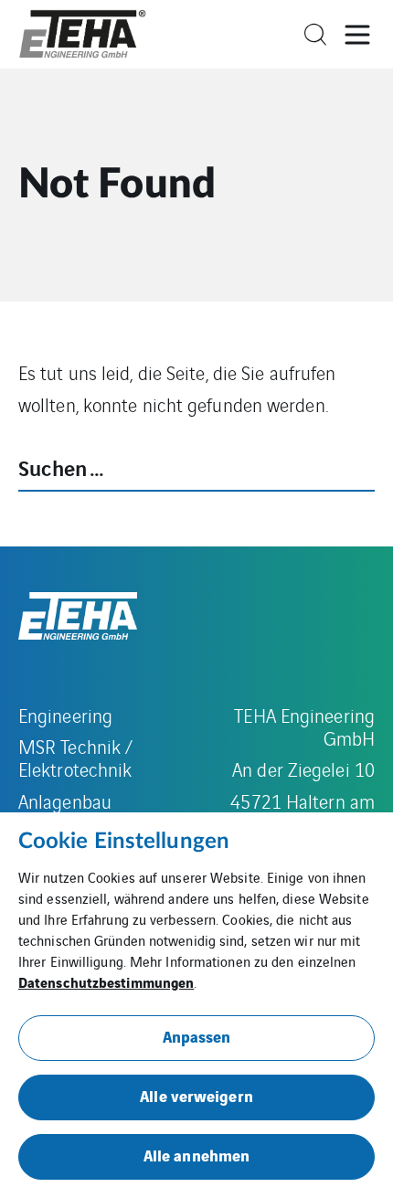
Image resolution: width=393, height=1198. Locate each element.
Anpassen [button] (197, 1035)
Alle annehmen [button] (196, 1154)
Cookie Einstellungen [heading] (123, 842)
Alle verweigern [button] (196, 1095)
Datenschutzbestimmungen (106, 981)
